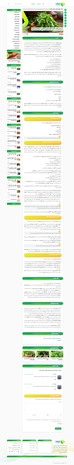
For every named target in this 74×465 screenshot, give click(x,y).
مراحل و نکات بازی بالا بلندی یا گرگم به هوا (12, 136)
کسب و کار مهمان (16, 43)
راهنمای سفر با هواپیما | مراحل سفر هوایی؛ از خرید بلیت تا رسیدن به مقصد (12, 85)
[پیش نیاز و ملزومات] (65, 12)
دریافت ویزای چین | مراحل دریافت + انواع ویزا (12, 68)
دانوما (63, 463)
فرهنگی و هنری (17, 34)
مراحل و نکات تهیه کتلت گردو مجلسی (12, 132)
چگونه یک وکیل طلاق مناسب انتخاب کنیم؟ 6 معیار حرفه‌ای (12, 154)
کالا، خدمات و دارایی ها (15, 41)
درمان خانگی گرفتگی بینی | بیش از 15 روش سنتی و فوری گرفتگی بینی (12, 141)
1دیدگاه (9, 107)
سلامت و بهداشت (16, 30)
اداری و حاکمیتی (16, 12)
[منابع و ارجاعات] (65, 23)
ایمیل (47, 415)
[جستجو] (8, 4)
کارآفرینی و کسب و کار (16, 39)
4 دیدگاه (9, 197)
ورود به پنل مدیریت (32, 450)
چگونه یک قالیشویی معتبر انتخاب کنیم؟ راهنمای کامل (12, 168)
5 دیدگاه (9, 187)
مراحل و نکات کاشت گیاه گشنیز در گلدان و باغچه (29, 359)
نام (60, 415)
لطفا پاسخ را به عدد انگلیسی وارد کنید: (33, 419)
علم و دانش (17, 32)
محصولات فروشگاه (32, 443)
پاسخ (55, 379)
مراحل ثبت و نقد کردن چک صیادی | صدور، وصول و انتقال (12, 101)
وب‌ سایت (34, 415)
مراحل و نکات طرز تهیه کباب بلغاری (12, 146)
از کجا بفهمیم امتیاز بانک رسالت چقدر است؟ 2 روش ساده (12, 173)
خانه (62, 9)
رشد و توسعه (17, 25)
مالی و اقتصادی (17, 48)
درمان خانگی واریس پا (13, 199)
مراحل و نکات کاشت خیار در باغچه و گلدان (42, 359)
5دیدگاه (9, 103)
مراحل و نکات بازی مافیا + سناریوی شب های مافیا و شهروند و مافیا (12, 180)
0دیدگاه (9, 143)
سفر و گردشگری (16, 28)
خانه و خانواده (17, 23)
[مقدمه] (65, 10)
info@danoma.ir (15, 445)
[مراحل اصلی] (65, 15)
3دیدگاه (9, 117)
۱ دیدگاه (9, 69)
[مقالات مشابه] (65, 26)
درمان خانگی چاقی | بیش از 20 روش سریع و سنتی (12, 195)
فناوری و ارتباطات (16, 36)
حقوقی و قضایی (16, 21)
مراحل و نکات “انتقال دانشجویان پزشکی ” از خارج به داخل (12, 127)
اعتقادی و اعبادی (16, 14)
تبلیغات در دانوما (32, 447)
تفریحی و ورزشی (16, 19)
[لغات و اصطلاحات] (65, 20)
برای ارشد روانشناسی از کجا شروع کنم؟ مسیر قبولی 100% (12, 164)
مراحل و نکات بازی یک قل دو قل (12, 189)
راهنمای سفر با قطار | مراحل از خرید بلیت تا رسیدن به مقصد (12, 92)
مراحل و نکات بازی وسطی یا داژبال (12, 106)
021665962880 (15, 443)
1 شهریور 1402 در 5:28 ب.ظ (28, 374)
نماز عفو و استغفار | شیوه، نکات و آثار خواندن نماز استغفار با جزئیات (12, 110)
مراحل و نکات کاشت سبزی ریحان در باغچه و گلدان (56, 359)
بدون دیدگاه (9, 76)
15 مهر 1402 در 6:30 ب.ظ (28, 384)
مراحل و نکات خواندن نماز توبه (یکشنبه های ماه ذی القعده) (12, 116)
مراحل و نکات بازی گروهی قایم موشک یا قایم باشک (12, 120)
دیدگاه (60, 402)
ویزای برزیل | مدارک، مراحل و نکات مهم (12, 72)
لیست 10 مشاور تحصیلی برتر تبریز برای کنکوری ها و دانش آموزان (12, 158)
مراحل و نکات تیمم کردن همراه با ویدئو (14, 61)
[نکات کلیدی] (65, 18)
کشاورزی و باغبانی (58, 9)
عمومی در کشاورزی (52, 9)
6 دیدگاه (9, 182)
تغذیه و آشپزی (17, 16)
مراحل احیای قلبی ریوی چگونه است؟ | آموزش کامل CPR (12, 79)
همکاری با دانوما (32, 445)
